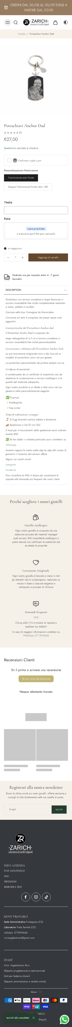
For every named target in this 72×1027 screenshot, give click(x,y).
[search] (15, 22)
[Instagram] (36, 897)
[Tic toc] (46, 897)
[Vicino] (33, 1018)
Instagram (11, 464)
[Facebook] (25, 897)
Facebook (11, 470)
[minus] (8, 257)
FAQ (36, 617)
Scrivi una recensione (36, 678)
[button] (48, 257)
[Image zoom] (36, 79)
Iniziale (22, 34)
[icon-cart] (55, 22)
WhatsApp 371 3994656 (36, 635)
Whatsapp (11, 445)
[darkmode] (64, 22)
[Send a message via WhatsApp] (64, 1019)
